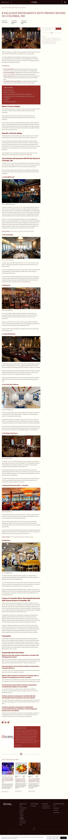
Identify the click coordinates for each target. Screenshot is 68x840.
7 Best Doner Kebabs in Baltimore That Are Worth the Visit (34, 780)
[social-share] (2, 722)
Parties (21, 811)
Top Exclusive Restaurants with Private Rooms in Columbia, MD (17, 94)
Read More (18, 745)
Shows (21, 813)
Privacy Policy (46, 808)
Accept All (63, 837)
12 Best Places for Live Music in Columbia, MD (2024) (22, 231)
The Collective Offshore (32, 419)
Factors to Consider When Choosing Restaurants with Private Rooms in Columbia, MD (19, 97)
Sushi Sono (4, 582)
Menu (21, 806)
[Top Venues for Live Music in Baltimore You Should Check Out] (8, 768)
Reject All (56, 837)
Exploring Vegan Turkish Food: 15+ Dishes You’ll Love (20, 780)
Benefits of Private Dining (9, 92)
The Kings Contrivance (7, 461)
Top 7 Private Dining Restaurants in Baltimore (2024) (21, 536)
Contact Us (23, 820)
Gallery (21, 815)
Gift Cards (22, 822)
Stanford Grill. (7, 516)
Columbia (33, 806)
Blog (21, 824)
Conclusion (6, 99)
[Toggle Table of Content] (21, 88)
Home (3, 7)
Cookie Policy (46, 806)
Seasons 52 (4, 313)
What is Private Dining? (9, 90)
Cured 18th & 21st (18, 207)
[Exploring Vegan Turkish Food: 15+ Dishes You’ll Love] (21, 768)
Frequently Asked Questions (10, 101)
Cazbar (3, 363)
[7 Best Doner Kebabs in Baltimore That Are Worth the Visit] (34, 768)
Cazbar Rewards (22, 818)
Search (58, 28)
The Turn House (26, 262)
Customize (50, 837)
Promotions (23, 808)
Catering (22, 810)
